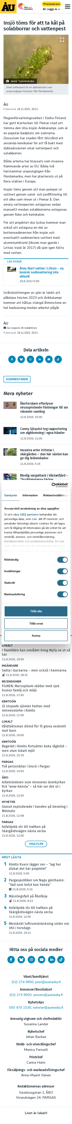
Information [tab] (30, 495)
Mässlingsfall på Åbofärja (28, 898)
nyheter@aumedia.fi (48, 1007)
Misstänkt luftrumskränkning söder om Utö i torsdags (39, 928)
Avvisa (36, 635)
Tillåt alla (36, 611)
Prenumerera (51, 4)
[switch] (62, 571)
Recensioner (11, 681)
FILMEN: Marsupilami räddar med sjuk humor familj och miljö (30, 690)
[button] (51, 9)
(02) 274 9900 (22, 982)
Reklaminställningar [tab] (56, 495)
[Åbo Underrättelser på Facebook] (11, 959)
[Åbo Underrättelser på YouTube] (41, 959)
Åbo (5, 777)
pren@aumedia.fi (48, 982)
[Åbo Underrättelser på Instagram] (31, 959)
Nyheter (8, 802)
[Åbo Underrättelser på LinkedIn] (51, 959)
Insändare (10, 666)
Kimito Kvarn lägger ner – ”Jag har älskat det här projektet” (35, 868)
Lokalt (7, 645)
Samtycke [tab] (10, 495)
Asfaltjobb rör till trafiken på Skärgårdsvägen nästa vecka (24, 831)
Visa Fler (36, 844)
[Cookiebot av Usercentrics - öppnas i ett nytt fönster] (52, 485)
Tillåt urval (36, 623)
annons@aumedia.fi (48, 995)
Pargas (7, 762)
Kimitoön (9, 701)
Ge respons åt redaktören (22, 328)
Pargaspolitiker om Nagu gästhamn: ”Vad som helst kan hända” (36, 884)
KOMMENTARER (17, 379)
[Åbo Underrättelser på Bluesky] (21, 959)
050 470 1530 (20, 1007)
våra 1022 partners (26, 514)
